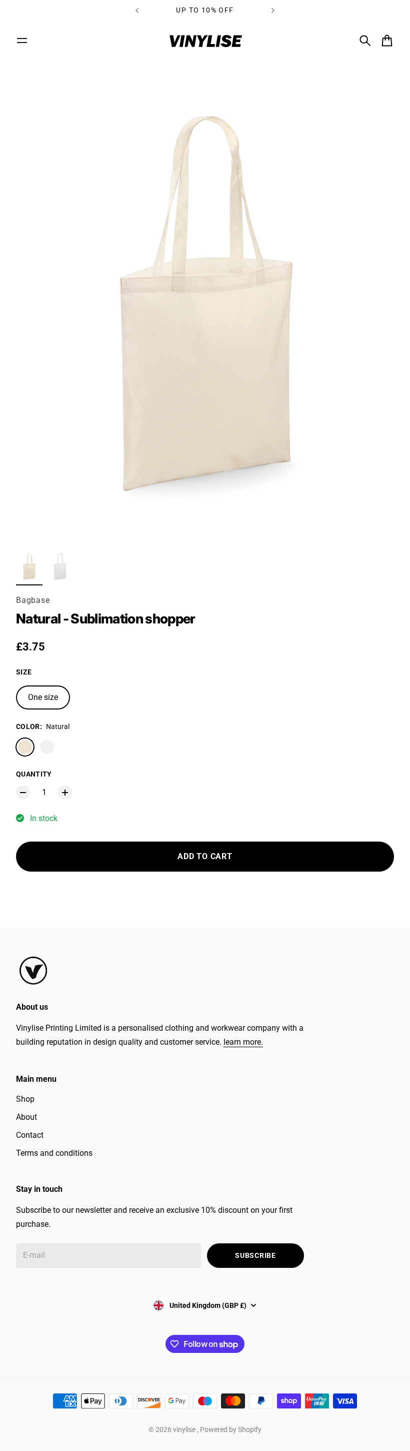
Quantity (34, 774)
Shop (25, 1099)
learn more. (243, 1042)
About (26, 1117)
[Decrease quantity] (23, 793)
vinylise (185, 1429)
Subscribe (255, 1255)
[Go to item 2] (59, 566)
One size (43, 697)
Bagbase (33, 600)
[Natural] (25, 747)
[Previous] (137, 10)
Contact (30, 1135)
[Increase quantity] (65, 793)
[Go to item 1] (29, 566)
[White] (47, 747)
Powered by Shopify (231, 1429)
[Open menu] (22, 41)
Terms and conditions (54, 1153)
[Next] (273, 10)
